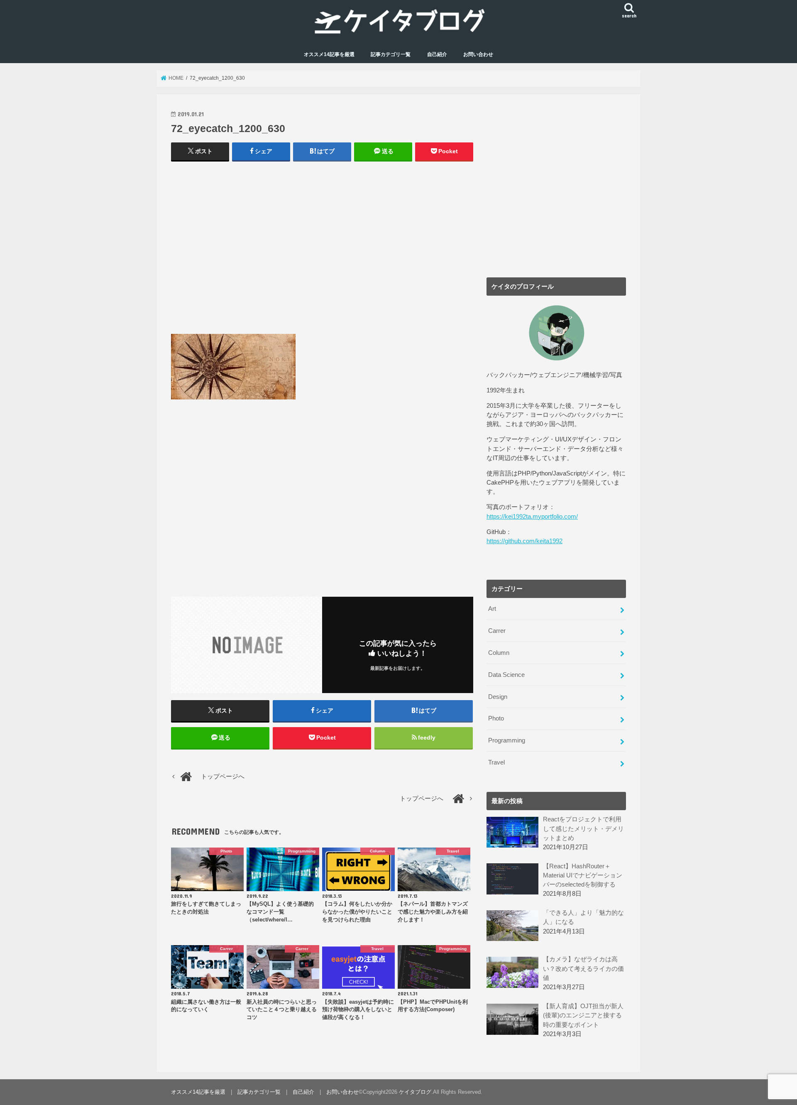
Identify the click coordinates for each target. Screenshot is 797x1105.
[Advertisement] (322, 252)
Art (492, 608)
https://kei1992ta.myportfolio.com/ (532, 516)
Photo (496, 718)
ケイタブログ (415, 1092)
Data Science (506, 674)
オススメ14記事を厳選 (329, 54)
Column (498, 652)
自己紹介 (437, 54)
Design (497, 696)
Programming (506, 740)
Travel (496, 762)
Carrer (497, 630)
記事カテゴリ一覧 (391, 54)
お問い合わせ (478, 54)
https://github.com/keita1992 (524, 541)
